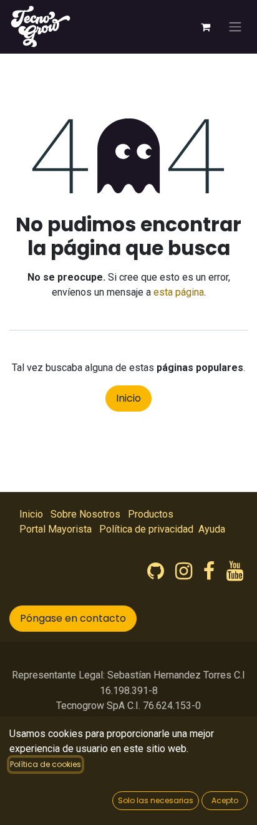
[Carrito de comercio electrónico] (205, 26)
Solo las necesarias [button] (155, 800)
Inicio (128, 398)
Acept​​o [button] (224, 800)
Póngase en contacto (73, 618)
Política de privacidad (146, 529)
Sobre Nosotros (85, 514)
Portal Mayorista (55, 529)
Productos (150, 514)
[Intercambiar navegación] (235, 27)
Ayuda (211, 529)
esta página (178, 292)
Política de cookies (45, 764)
